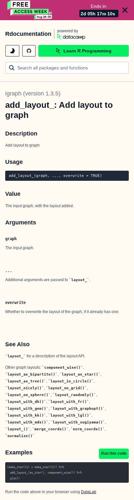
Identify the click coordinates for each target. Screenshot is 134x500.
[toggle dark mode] (12, 51)
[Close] (124, 10)
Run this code (114, 453)
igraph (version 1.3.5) (32, 93)
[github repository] (29, 51)
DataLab (88, 492)
